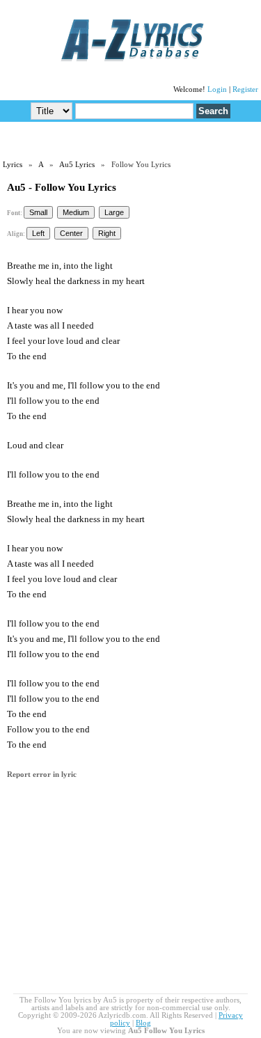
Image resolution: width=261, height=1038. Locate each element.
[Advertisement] (130, 140)
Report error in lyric (42, 774)
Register (245, 89)
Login (217, 89)
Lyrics (12, 164)
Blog (143, 1023)
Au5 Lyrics (77, 164)
